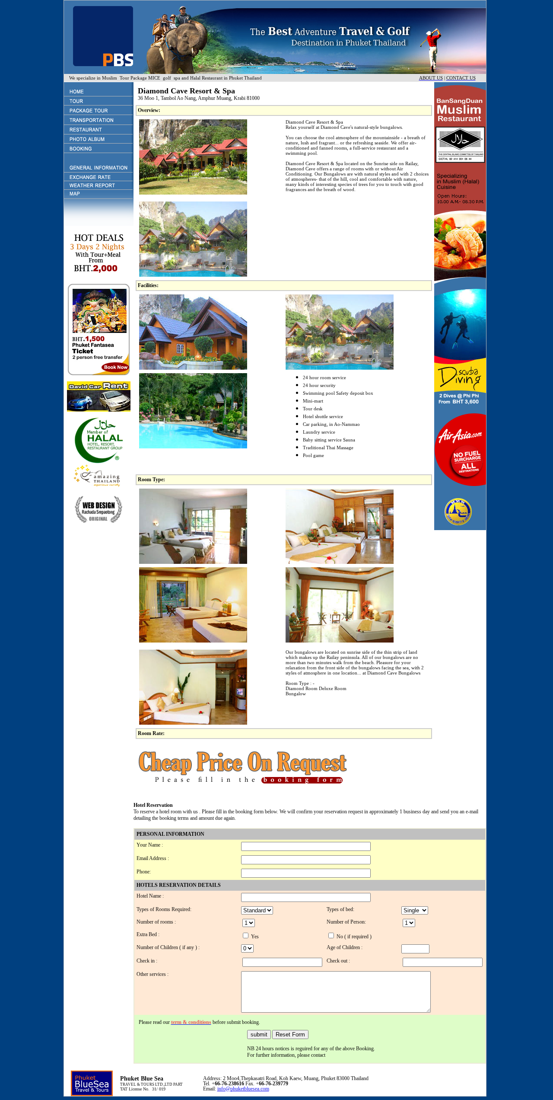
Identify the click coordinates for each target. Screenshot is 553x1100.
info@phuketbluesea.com (243, 1088)
